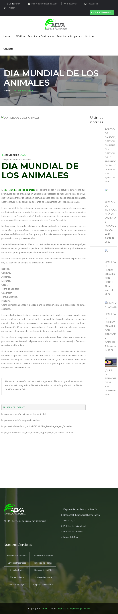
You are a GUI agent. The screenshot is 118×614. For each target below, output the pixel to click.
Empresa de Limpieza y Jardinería (80, 509)
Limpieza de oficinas (43, 563)
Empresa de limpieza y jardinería (73, 608)
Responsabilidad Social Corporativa (81, 514)
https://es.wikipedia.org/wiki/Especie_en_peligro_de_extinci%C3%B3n (37, 432)
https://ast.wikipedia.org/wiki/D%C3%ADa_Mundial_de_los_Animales (36, 426)
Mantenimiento (17, 577)
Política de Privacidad (74, 526)
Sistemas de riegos (17, 584)
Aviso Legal (69, 520)
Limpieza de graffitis (43, 570)
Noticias (89, 36)
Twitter (11, 7)
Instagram (93, 3)
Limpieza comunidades (43, 584)
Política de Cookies (73, 531)
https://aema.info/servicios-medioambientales (24, 414)
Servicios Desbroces (17, 563)
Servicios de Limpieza (68, 36)
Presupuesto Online (102, 12)
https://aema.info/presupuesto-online (20, 420)
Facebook (72, 3)
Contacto (8, 49)
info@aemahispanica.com (44, 3)
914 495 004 (13, 3)
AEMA (19, 36)
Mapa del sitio (70, 537)
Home (6, 36)
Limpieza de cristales (43, 577)
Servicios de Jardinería (39, 36)
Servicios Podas (17, 570)
